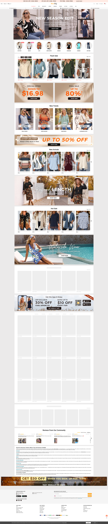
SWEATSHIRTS (44, 6)
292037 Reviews (83, 432)
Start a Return (41, 512)
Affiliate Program (63, 507)
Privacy (81, 498)
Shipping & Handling (18, 508)
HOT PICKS (19, 50)
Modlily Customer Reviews (19, 512)
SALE (76, 6)
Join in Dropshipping (64, 509)
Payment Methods (42, 506)
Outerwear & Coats (83, 131)
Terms (79, 498)
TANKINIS (60, 6)
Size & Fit (17, 509)
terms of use (52, 518)
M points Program (42, 508)
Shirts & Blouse (44, 131)
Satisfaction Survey (63, 510)
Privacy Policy (85, 507)
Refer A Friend (85, 511)
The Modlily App (85, 510)
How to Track (18, 510)
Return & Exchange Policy (19, 507)
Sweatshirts (63, 131)
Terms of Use (85, 506)
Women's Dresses (19, 469)
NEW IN (29, 50)
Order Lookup (41, 511)
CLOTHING (71, 6)
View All (88, 432)
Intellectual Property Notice (86, 508)
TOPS (39, 6)
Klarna (84, 509)
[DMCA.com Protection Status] (67, 515)
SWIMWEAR (55, 6)
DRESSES (50, 6)
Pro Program (63, 508)
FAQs (17, 506)
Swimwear (18, 450)
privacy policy (56, 518)
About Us (62, 506)
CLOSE (95, 522)
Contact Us (41, 510)
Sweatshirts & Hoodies (20, 466)
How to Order (41, 507)
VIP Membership (42, 509)
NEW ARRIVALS (33, 6)
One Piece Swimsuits (19, 460)
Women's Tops (18, 463)
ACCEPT (88, 522)
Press (62, 511)
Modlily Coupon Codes (19, 511)
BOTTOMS (65, 6)
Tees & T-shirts (24, 131)
